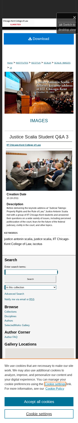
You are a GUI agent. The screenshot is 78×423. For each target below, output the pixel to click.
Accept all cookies (39, 402)
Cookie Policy (54, 388)
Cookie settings (55, 384)
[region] (39, 391)
